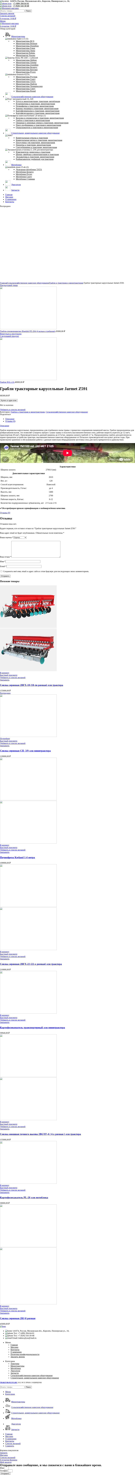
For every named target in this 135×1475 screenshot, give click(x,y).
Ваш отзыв (5, 557)
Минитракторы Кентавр (27, 70)
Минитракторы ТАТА (26, 81)
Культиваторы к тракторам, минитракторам (35, 104)
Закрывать (4, 680)
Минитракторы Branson (26, 43)
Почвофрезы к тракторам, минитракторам (35, 106)
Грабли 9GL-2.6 (7, 382)
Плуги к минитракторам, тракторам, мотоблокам (38, 101)
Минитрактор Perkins (25, 53)
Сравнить (9, 1448)
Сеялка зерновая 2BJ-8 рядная (17, 1318)
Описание (9, 419)
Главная (3, 283)
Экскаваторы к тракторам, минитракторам (35, 157)
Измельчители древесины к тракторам (33, 152)
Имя (2, 561)
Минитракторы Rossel (26, 91)
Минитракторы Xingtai (26, 62)
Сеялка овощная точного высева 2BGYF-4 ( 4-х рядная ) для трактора (40, 1134)
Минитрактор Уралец (25, 55)
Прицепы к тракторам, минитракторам (33, 145)
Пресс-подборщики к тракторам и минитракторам (38, 125)
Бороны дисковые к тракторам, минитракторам (37, 108)
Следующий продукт (9, 336)
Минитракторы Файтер (26, 84)
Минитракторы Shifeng (26, 60)
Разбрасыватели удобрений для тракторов (35, 159)
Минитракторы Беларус (26, 67)
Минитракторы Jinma (25, 51)
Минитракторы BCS (25, 41)
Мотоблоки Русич (24, 174)
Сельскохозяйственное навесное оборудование (28, 283)
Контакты (15, 1349)
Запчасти (15, 1373)
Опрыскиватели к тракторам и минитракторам (37, 127)
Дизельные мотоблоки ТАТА (29, 169)
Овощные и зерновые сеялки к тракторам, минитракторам (42, 123)
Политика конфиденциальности (25, 1354)
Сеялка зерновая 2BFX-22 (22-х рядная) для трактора (31, 964)
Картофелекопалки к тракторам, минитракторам (37, 111)
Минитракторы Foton (25, 48)
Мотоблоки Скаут (24, 177)
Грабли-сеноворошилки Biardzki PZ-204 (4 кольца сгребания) (28, 331)
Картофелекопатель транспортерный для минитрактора (32, 1027)
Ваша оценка (6, 537)
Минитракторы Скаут (25, 79)
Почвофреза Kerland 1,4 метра (17, 857)
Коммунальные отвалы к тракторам (32, 138)
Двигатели (15, 1371)
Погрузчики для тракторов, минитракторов (35, 142)
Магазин (14, 1347)
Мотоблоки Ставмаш (25, 179)
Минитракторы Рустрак (26, 77)
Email (3, 566)
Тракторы (15, 1363)
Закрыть (3, 1455)
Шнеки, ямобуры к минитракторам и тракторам (37, 154)
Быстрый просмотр (8, 675)
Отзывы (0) (10, 421)
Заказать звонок (7, 13)
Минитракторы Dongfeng (27, 46)
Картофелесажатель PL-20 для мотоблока (24, 1197)
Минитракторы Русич (26, 72)
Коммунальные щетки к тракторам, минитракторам (39, 140)
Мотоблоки (16, 1368)
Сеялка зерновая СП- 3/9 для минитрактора (25, 750)
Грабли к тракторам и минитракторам (33, 120)
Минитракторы (17, 1366)
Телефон (4, 1473)
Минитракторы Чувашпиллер (29, 86)
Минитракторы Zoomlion (27, 65)
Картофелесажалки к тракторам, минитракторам (37, 113)
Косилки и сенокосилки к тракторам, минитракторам (40, 118)
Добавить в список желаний (12, 409)
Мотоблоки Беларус (25, 172)
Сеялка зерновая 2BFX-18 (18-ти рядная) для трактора (31, 685)
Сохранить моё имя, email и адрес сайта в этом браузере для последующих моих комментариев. (46, 571)
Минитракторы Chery (25, 89)
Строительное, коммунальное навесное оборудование (35, 1378)
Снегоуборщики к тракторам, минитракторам (36, 147)
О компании (16, 1352)
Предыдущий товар (9, 285)
